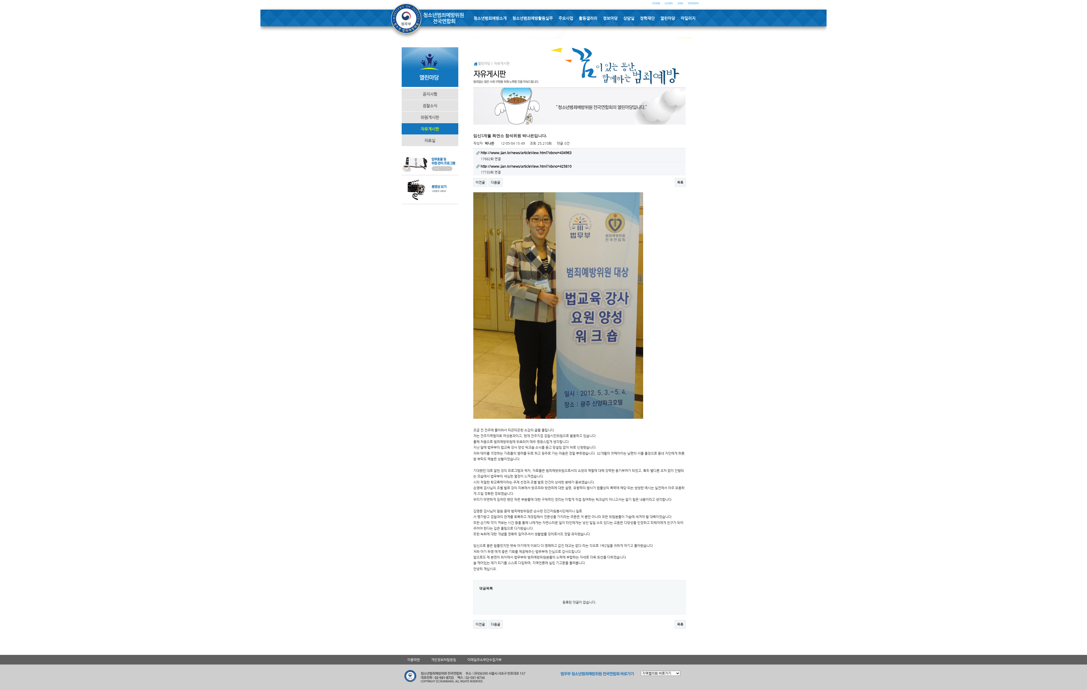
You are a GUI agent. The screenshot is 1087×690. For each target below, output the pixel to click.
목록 (680, 182)
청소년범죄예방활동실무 (532, 18)
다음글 (495, 182)
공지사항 (430, 94)
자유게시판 (430, 129)
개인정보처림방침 (443, 660)
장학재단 (647, 18)
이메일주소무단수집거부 (484, 660)
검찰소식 (430, 105)
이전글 (480, 182)
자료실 (429, 140)
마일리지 (688, 18)
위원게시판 (430, 117)
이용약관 (413, 660)
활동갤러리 (588, 18)
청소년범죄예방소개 (490, 18)
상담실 (628, 18)
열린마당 (667, 18)
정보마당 (610, 18)
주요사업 (566, 18)
